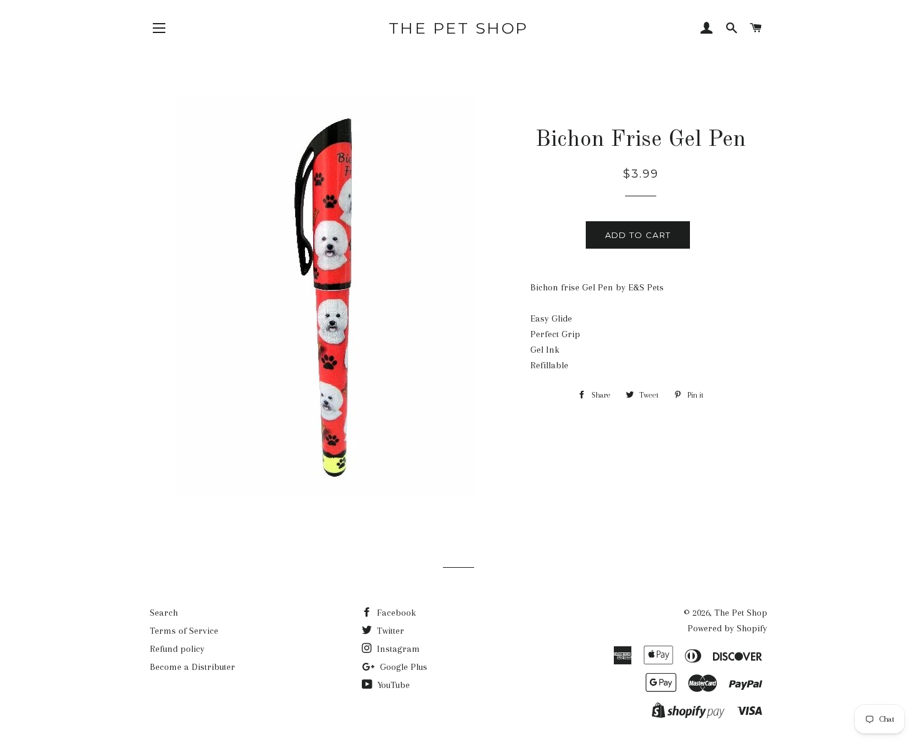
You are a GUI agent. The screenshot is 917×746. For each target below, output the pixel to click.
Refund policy (177, 648)
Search (164, 612)
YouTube (392, 685)
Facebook (395, 612)
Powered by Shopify (727, 628)
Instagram (397, 648)
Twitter (389, 630)
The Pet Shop (458, 28)
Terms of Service (184, 630)
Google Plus (402, 666)
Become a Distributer (192, 666)
